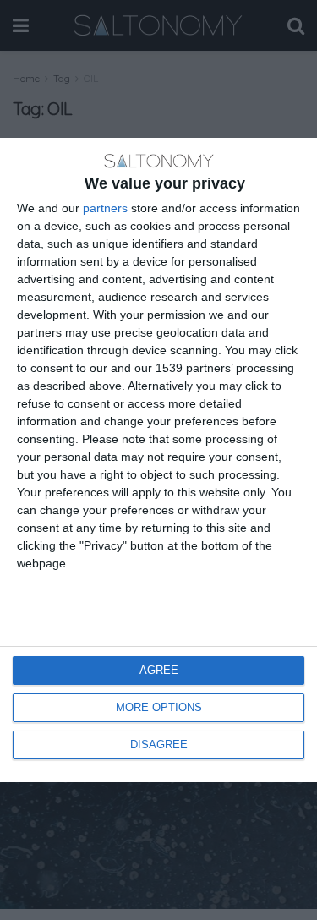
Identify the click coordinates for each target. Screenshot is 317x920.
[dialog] (158, 460)
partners (105, 208)
